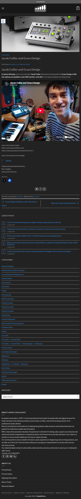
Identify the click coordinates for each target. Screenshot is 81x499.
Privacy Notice (7, 474)
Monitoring (6, 315)
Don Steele (26, 64)
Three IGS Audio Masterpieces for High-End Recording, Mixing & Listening (34, 222)
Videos (4, 384)
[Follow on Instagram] (7, 456)
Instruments (6, 283)
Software (5, 360)
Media (4, 291)
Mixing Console (7, 303)
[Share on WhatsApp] (36, 189)
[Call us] (15, 456)
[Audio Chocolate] (40, 8)
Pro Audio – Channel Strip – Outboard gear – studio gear (22, 344)
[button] (3, 8)
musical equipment (8, 319)
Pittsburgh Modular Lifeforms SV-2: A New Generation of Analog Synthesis (34, 236)
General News (7, 278)
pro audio (5, 335)
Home (8, 160)
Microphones (6, 295)
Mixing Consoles (8, 307)
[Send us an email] (11, 456)
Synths (4, 376)
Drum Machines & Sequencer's (13, 274)
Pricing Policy (6, 470)
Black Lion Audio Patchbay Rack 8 (63, 203)
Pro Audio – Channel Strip (11, 339)
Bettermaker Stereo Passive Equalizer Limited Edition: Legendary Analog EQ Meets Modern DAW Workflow (42, 244)
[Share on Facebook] (40, 189)
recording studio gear (9, 352)
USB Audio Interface (9, 380)
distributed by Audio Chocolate (13, 270)
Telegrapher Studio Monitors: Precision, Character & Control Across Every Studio (36, 229)
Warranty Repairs (8, 486)
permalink (36, 196)
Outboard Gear (7, 327)
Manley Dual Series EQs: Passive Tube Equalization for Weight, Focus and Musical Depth (39, 251)
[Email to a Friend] (44, 189)
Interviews (5, 287)
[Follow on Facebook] (3, 456)
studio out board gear (9, 372)
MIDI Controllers (8, 299)
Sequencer (5, 356)
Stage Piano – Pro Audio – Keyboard (15, 364)
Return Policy (6, 482)
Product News (7, 348)
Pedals (4, 331)
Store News (5, 55)
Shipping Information (9, 478)
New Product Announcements (13, 323)
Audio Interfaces (8, 266)
